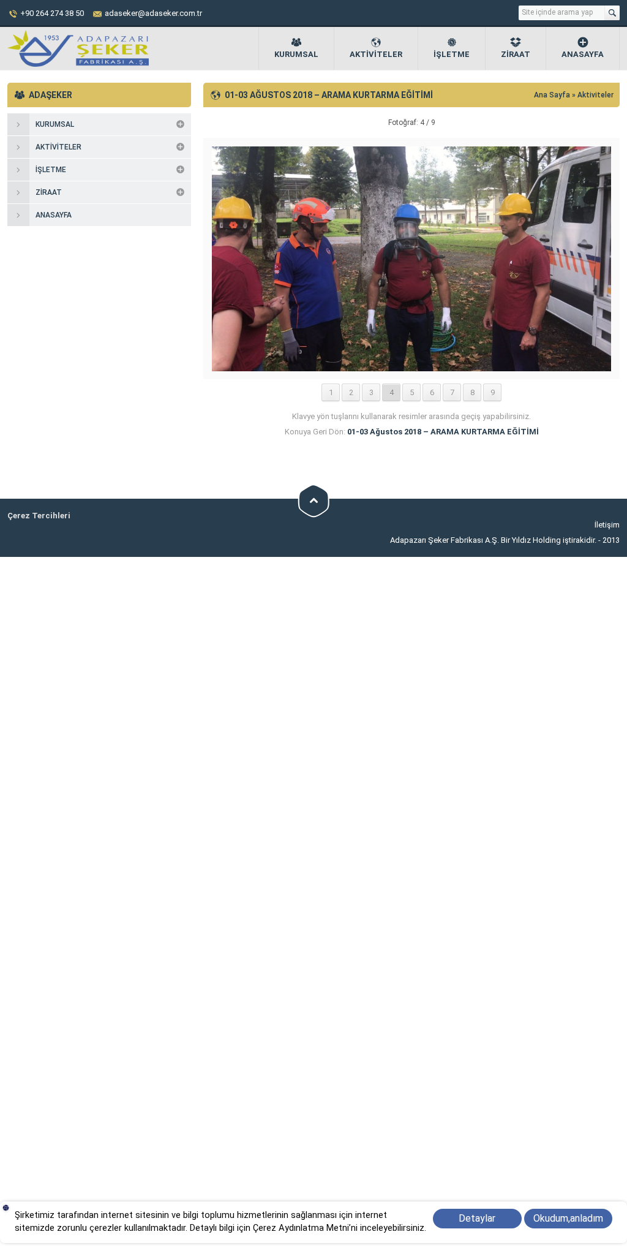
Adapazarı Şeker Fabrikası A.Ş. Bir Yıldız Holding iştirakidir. (494, 540)
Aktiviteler (376, 54)
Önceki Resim (234, 122)
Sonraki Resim (589, 122)
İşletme (452, 54)
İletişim (607, 524)
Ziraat (515, 54)
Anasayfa (582, 54)
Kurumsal (296, 54)
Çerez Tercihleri (38, 515)
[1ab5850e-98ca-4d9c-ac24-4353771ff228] (412, 366)
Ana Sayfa (553, 95)
